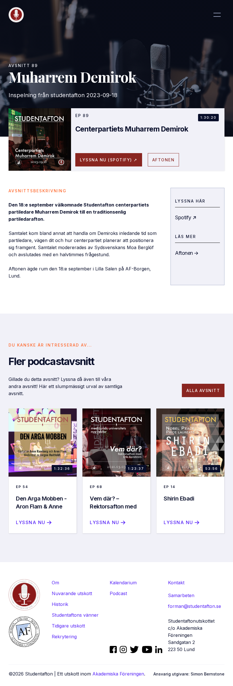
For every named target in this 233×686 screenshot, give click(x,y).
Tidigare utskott (68, 626)
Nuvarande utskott (72, 593)
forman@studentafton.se (194, 606)
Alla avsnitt (203, 390)
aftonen (163, 159)
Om (55, 582)
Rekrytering (64, 636)
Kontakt (176, 582)
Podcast (118, 593)
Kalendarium (123, 582)
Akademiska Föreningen (118, 674)
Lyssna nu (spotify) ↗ (109, 159)
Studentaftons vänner (75, 615)
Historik (60, 604)
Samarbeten (181, 595)
